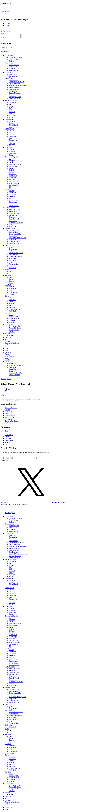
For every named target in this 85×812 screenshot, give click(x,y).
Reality (11, 283)
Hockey (11, 305)
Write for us (9, 423)
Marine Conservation (16, 256)
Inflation (12, 115)
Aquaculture (13, 211)
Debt (10, 104)
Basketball (12, 300)
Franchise (12, 286)
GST (10, 108)
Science (7, 333)
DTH (11, 315)
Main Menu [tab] (9, 511)
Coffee (11, 130)
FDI (10, 110)
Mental (11, 149)
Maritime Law (13, 241)
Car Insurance (13, 80)
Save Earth (8, 251)
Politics (11, 61)
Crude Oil (12, 136)
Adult (11, 277)
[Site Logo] (5, 31)
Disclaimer (8, 413)
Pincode (7, 354)
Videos (7, 360)
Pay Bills (8, 313)
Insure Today (9, 78)
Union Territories (14, 375)
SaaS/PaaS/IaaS (14, 181)
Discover (8, 337)
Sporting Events (14, 309)
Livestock (12, 224)
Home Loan (13, 67)
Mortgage (12, 68)
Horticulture (13, 221)
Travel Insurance (14, 99)
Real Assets (9, 72)
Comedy (12, 279)
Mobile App (13, 177)
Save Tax (8, 245)
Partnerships (9, 435)
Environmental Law (15, 234)
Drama (11, 281)
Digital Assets (13, 166)
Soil (10, 262)
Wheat (11, 146)
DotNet (11, 168)
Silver (11, 142)
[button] (3, 33)
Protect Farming (10, 208)
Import (11, 114)
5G (10, 187)
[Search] (21, 36)
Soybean (12, 144)
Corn (10, 132)
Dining (11, 191)
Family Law (13, 236)
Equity (11, 123)
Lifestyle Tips (13, 200)
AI (10, 159)
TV (10, 271)
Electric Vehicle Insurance (17, 85)
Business (8, 285)
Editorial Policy (10, 415)
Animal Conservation (16, 253)
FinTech (12, 172)
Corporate (12, 102)
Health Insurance (14, 87)
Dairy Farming (14, 215)
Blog (6, 348)
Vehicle (7, 339)
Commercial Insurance (16, 82)
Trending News (5, 11)
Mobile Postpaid (14, 320)
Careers (7, 410)
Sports (7, 296)
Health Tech (13, 176)
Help (7, 25)
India (10, 247)
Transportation (14, 206)
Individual (12, 268)
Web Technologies (15, 183)
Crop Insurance (14, 89)
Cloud (11, 162)
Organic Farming (14, 219)
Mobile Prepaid (14, 318)
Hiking (11, 198)
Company (12, 121)
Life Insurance (14, 91)
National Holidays (15, 328)
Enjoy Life (8, 189)
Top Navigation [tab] (10, 513)
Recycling (12, 260)
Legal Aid (12, 239)
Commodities (9, 129)
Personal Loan (14, 70)
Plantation (12, 226)
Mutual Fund (13, 125)
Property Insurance (15, 97)
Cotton (11, 134)
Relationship (13, 153)
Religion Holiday (14, 330)
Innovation (12, 288)
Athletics (12, 298)
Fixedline (12, 322)
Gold (10, 138)
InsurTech (12, 174)
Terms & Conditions (11, 421)
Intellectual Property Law (17, 238)
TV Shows (8, 275)
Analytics (12, 161)
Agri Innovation (14, 209)
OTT (10, 273)
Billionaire (8, 266)
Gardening (12, 194)
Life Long (8, 147)
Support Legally (10, 228)
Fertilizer (12, 217)
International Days (15, 326)
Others (11, 155)
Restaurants (13, 202)
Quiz (6, 358)
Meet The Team (10, 417)
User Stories (9, 440)
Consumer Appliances (12, 343)
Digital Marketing (15, 164)
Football (12, 303)
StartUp (11, 294)
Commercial (13, 76)
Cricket (11, 302)
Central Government (15, 57)
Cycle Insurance (14, 83)
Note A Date (9, 324)
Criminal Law (13, 232)
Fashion (7, 345)
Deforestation (13, 255)
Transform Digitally (11, 157)
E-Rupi (11, 117)
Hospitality (12, 196)
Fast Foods (12, 192)
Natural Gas (13, 140)
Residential (12, 74)
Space (11, 335)
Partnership (8, 352)
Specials (12, 332)
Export (11, 106)
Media (7, 270)
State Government (15, 59)
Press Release (9, 356)
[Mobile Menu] (1, 29)
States (11, 371)
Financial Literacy (11, 100)
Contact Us (10, 23)
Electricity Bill (14, 317)
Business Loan (14, 65)
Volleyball (12, 311)
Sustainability (13, 264)
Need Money (9, 63)
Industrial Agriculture (16, 223)
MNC (11, 290)
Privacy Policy (10, 419)
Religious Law (14, 243)
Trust (10, 127)
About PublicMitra (11, 408)
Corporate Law (14, 230)
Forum (7, 350)
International (13, 249)
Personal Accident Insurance (15, 94)
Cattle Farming (14, 213)
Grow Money (9, 119)
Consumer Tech (14, 185)
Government (9, 55)
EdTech (11, 170)
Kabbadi (12, 307)
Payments (12, 179)
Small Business (14, 292)
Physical (12, 151)
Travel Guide (13, 204)
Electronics (8, 341)
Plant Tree (12, 258)
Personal (12, 112)
